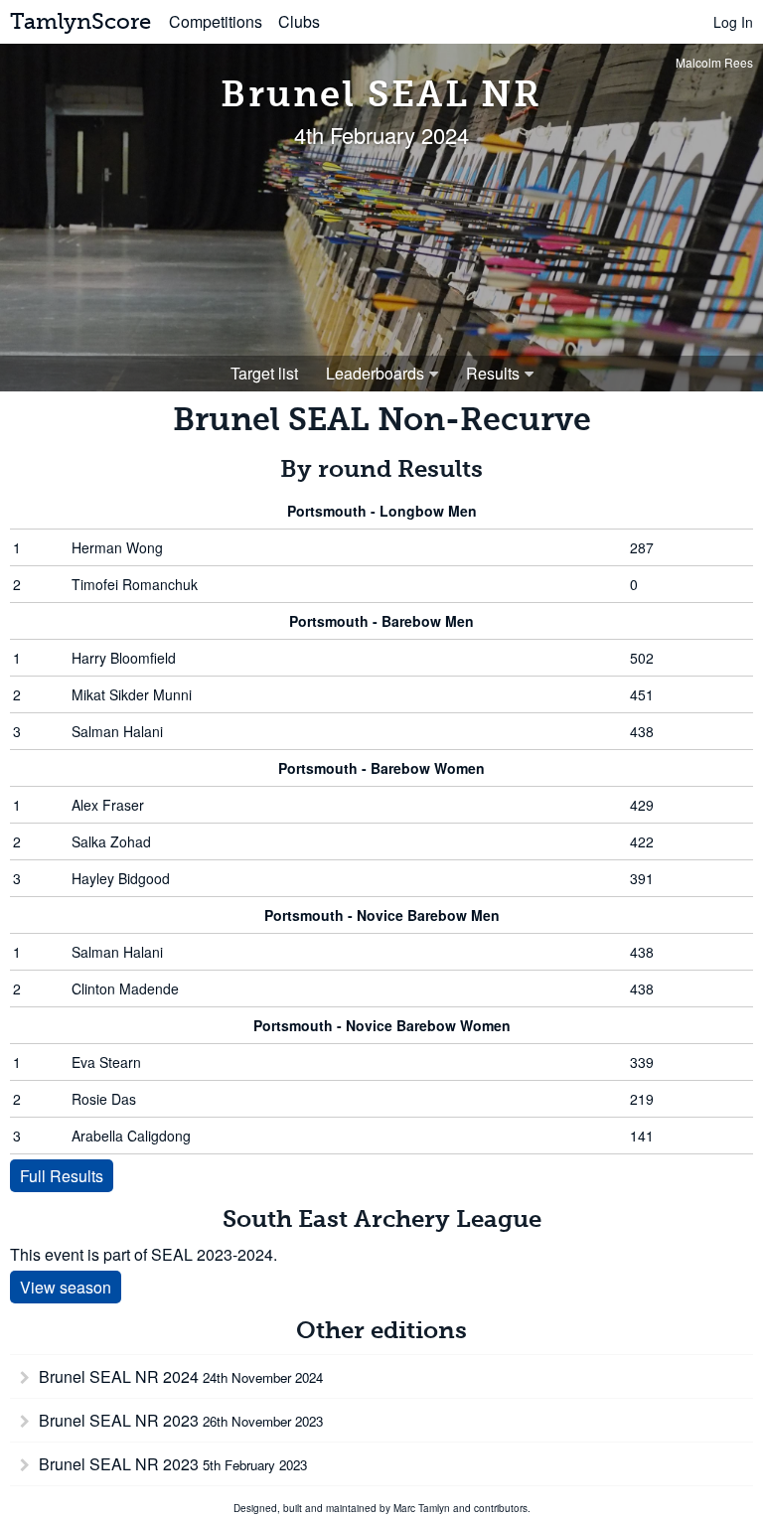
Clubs (299, 21)
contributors (501, 1508)
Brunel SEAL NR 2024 (179, 1376)
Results (493, 373)
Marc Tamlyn (421, 1508)
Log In (733, 22)
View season (65, 1287)
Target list (264, 373)
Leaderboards (375, 373)
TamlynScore (80, 21)
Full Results (61, 1175)
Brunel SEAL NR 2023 (179, 1420)
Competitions (215, 21)
